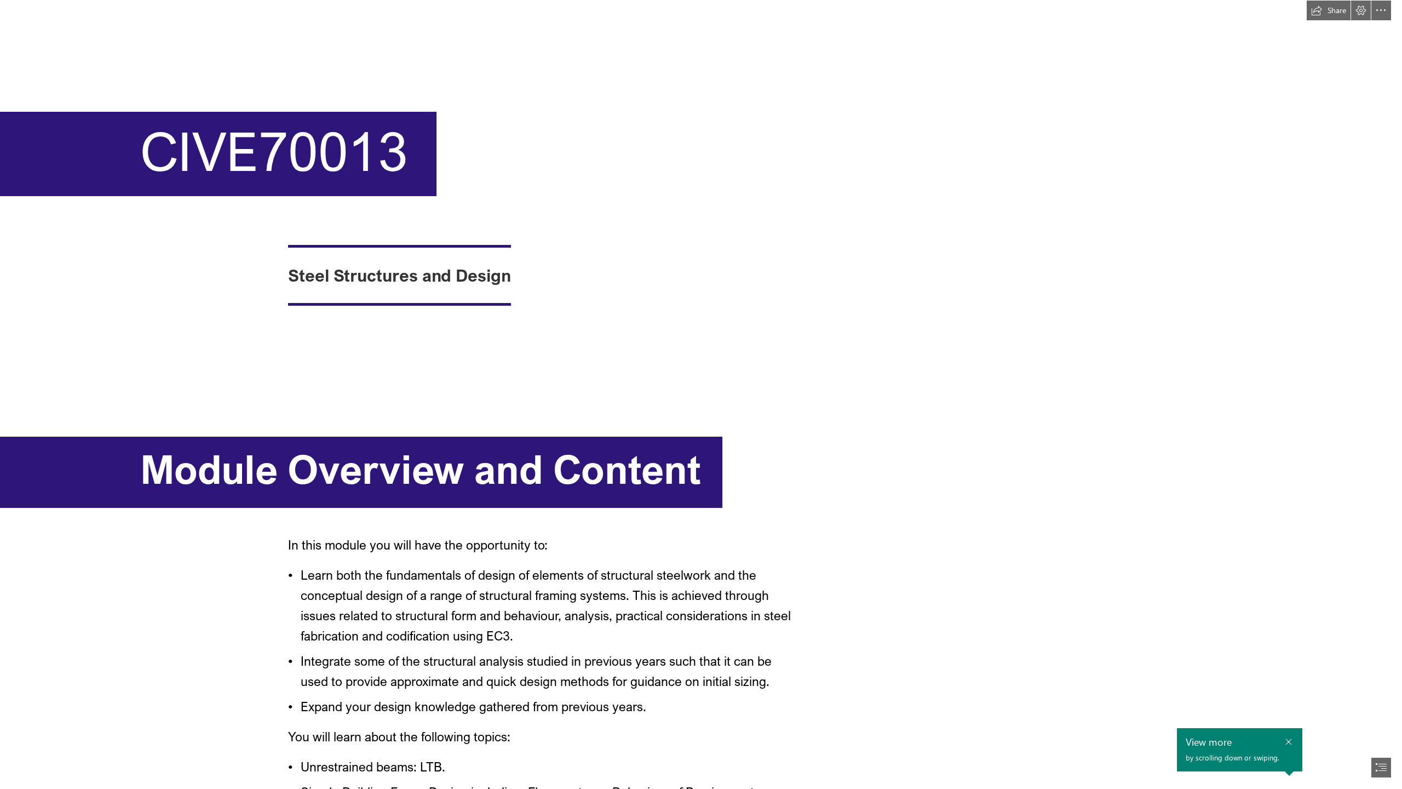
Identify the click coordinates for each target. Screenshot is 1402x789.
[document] (701, 394)
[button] (1329, 10)
